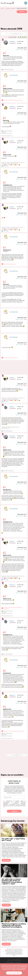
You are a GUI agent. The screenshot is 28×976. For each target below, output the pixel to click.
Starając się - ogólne (10, 8)
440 (18, 33)
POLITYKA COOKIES (10, 962)
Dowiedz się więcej (21, 969)
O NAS (9, 960)
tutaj (4, 807)
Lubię (21, 49)
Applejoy (11, 406)
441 (20, 33)
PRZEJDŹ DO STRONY (14, 973)
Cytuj (17, 49)
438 (13, 33)
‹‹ (6, 34)
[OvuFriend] (7, 4)
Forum (2, 8)
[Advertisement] (14, 21)
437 (11, 33)
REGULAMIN (17, 962)
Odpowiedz (22, 11)
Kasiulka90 (12, 41)
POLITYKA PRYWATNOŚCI (16, 960)
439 (16, 33)
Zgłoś (25, 49)
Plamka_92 (12, 106)
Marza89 (11, 140)
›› (25, 34)
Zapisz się (14, 811)
